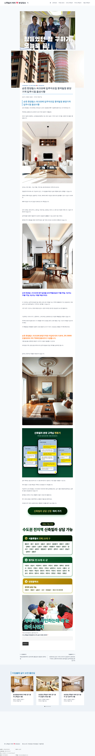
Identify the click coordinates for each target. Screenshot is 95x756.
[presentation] (22, 683)
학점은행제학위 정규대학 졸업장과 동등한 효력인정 (33, 656)
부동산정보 (61, 2)
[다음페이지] (82, 690)
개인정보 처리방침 (33, 744)
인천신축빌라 (69, 2)
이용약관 (41, 744)
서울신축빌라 (86, 2)
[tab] (44, 706)
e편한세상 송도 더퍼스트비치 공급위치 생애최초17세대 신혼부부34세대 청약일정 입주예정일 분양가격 (62, 657)
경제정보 (54, 2)
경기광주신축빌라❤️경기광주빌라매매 (36, 85)
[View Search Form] (28, 3)
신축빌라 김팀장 (29, 97)
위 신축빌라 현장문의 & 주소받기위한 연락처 (35, 635)
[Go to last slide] (13, 690)
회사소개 (24, 744)
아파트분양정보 (25, 85)
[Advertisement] (47, 724)
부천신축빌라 (77, 2)
